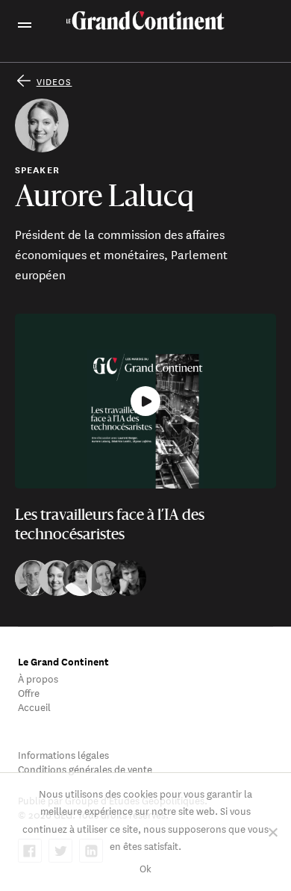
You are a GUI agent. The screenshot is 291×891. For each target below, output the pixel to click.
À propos (38, 678)
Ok (145, 867)
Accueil (34, 706)
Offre (29, 692)
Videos (54, 80)
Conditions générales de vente (85, 768)
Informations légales (63, 754)
